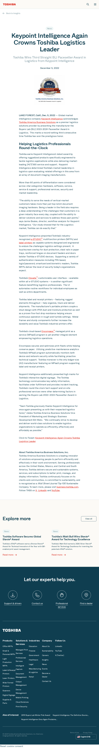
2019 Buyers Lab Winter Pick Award (35, 715)
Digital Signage (9, 695)
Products (7, 640)
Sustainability (47, 651)
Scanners (6, 690)
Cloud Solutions (22, 702)
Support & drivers (12, 603)
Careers (45, 655)
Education (33, 646)
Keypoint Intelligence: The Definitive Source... (71, 715)
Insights (45, 659)
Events (45, 668)
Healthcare (33, 659)
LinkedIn (42, 490)
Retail (31, 676)
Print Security (21, 706)
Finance (32, 651)
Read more (8, 554)
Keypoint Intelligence (52, 118)
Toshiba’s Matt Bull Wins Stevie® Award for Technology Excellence (71, 538)
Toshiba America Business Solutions (37, 122)
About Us (46, 646)
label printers (25, 242)
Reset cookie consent (11, 746)
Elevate (33, 278)
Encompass (48, 331)
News (44, 664)
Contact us (37, 603)
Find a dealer (86, 603)
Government (34, 655)
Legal (31, 664)
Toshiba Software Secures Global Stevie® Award (22, 538)
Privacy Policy (87, 732)
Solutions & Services (22, 642)
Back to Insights (13, 13)
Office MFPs (8, 646)
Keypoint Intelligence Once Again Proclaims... (39, 719)
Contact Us (46, 681)
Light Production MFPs (7, 662)
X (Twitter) (59, 655)
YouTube (55, 490)
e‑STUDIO (37, 239)
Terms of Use (74, 732)
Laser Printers (8, 678)
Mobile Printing (22, 697)
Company (47, 640)
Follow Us (60, 640)
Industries (34, 640)
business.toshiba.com (67, 487)
